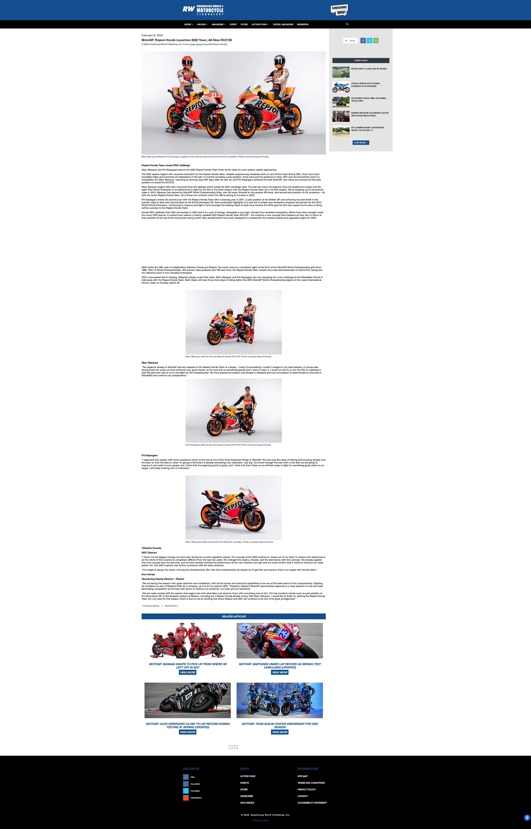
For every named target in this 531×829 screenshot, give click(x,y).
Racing (201, 24)
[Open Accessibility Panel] (527, 818)
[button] (347, 24)
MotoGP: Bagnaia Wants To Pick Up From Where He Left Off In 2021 (188, 665)
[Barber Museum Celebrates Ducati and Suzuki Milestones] (341, 116)
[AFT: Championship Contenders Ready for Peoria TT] (341, 131)
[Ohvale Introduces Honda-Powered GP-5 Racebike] (341, 86)
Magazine (218, 24)
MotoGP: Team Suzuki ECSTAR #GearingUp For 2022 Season (280, 725)
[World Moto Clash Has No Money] (341, 72)
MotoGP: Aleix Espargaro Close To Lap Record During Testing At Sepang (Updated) (187, 725)
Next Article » (172, 605)
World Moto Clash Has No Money (369, 69)
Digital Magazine (283, 24)
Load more (360, 142)
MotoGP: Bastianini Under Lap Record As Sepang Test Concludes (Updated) (280, 665)
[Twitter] (369, 40)
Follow (230, 784)
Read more (187, 672)
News (187, 24)
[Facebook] (363, 40)
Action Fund (259, 24)
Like (232, 777)
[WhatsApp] (376, 40)
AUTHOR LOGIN (260, 820)
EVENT (233, 24)
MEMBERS (302, 24)
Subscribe (229, 798)
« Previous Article (150, 605)
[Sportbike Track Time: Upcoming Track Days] (341, 101)
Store (244, 24)
